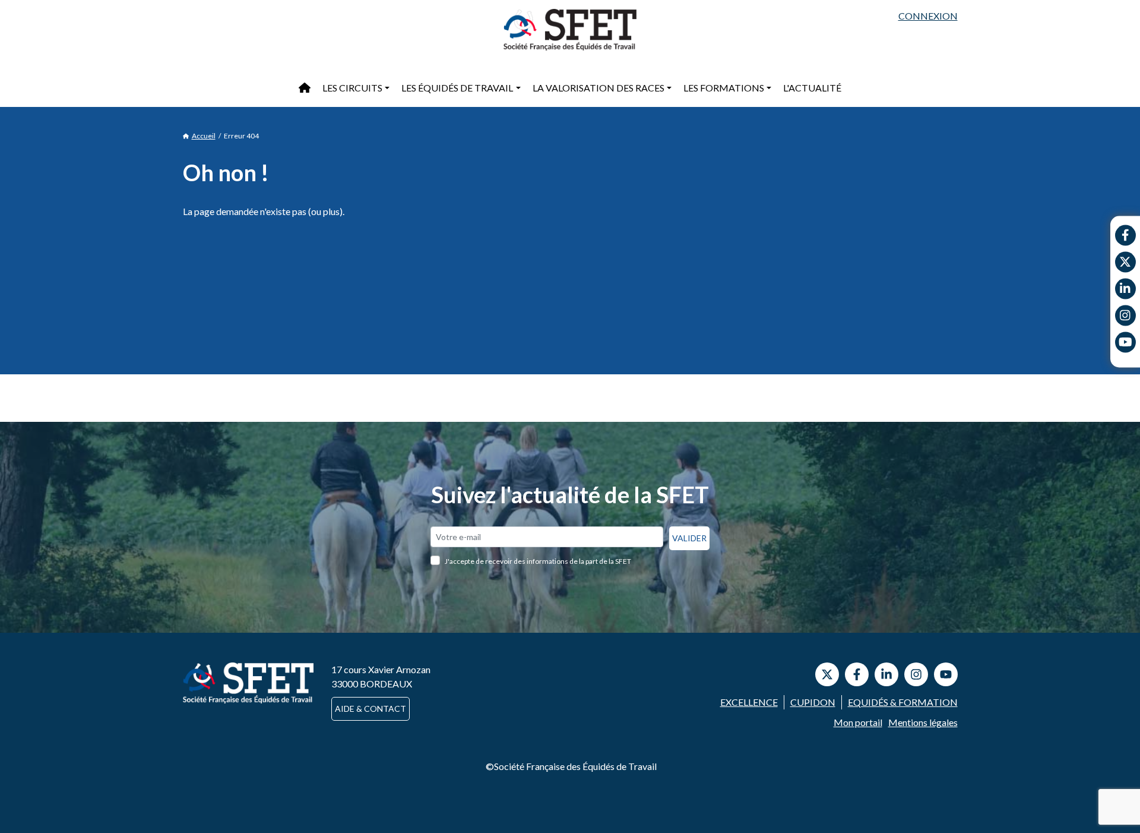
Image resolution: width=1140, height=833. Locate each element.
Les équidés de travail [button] (457, 87)
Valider (689, 538)
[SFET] (570, 30)
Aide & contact (370, 708)
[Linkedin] (1125, 288)
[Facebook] (1125, 235)
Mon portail (858, 722)
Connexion (928, 15)
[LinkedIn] (886, 674)
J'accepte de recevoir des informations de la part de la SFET (538, 561)
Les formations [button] (723, 87)
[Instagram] (1125, 315)
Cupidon (812, 702)
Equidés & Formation (903, 702)
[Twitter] (1125, 261)
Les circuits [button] (352, 87)
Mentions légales (923, 722)
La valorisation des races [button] (598, 87)
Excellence (749, 702)
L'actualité (812, 87)
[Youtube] (1125, 342)
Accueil (204, 135)
